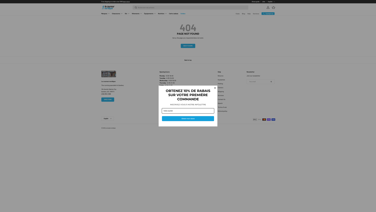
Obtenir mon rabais (188, 119)
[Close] (215, 88)
